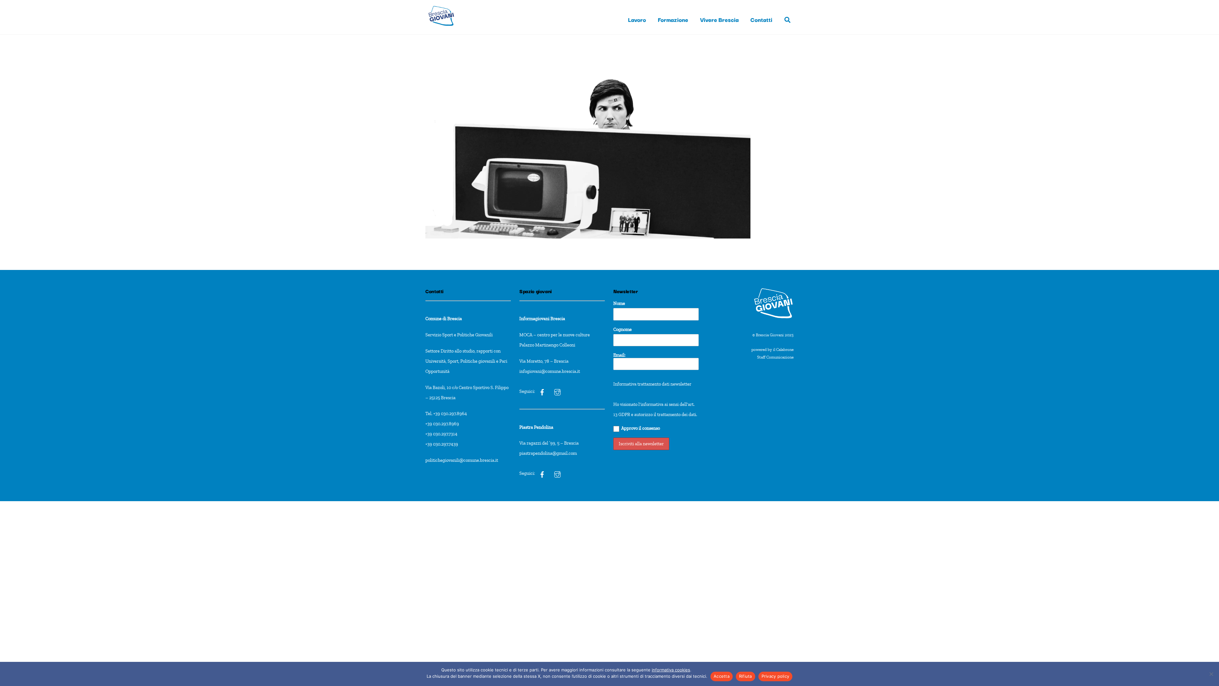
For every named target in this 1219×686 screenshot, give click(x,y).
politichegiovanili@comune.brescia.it (461, 460)
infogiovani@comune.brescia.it (549, 371)
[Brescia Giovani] (441, 29)
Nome (619, 303)
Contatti (761, 19)
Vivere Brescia (719, 19)
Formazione (673, 19)
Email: (619, 355)
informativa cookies (671, 669)
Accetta (721, 676)
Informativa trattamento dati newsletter (652, 384)
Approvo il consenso (640, 428)
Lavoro (637, 19)
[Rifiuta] (1211, 674)
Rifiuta (745, 676)
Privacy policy (775, 676)
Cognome (622, 329)
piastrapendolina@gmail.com (548, 453)
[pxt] (542, 473)
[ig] (542, 391)
